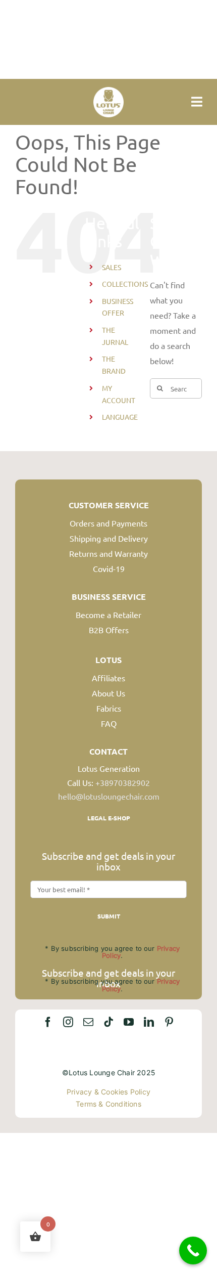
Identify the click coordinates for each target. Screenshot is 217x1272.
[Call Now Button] (193, 1250)
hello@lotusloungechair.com (108, 796)
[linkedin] (149, 1022)
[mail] (88, 1022)
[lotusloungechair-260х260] (108, 91)
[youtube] (129, 1022)
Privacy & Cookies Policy (108, 1091)
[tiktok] (108, 1022)
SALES (111, 267)
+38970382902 (122, 782)
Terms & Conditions (108, 1104)
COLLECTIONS (125, 283)
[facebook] (48, 1022)
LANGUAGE (120, 416)
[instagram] (68, 1022)
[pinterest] (169, 1022)
